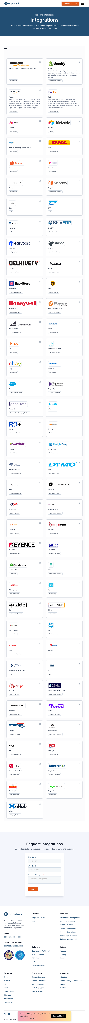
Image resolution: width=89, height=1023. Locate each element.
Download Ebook (58, 1016)
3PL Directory (37, 991)
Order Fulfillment (66, 925)
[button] (82, 3)
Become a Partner (39, 981)
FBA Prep (35, 958)
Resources (8, 973)
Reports (7, 984)
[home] (12, 3)
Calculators (8, 1002)
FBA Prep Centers (39, 988)
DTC (33, 962)
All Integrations (38, 984)
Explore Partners (38, 977)
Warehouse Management (70, 918)
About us (63, 977)
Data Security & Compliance (71, 981)
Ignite (34, 921)
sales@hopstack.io (12, 937)
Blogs (6, 977)
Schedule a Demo (70, 4)
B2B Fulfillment (38, 955)
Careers (63, 984)
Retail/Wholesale (38, 965)
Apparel (63, 951)
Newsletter (8, 999)
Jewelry (63, 955)
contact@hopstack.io (13, 946)
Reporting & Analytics (68, 936)
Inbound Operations (68, 932)
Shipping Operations (68, 928)
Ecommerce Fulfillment (41, 951)
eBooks (7, 981)
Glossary (7, 995)
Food (62, 958)
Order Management (67, 921)
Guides (6, 988)
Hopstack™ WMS (38, 918)
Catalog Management (68, 939)
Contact (63, 988)
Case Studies (9, 991)
